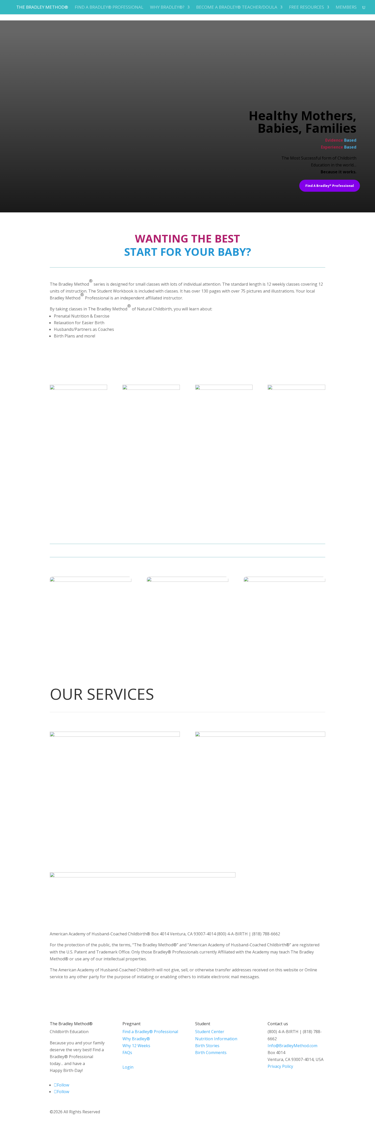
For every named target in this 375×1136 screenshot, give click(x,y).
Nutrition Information (216, 1039)
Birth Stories (207, 1045)
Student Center (209, 1031)
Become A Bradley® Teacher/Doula (236, 7)
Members (346, 7)
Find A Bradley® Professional (329, 185)
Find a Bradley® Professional (109, 7)
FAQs (127, 1052)
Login (127, 1067)
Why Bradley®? (167, 7)
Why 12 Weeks (136, 1045)
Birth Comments (211, 1052)
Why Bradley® (136, 1039)
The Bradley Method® (42, 7)
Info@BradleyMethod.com (292, 1045)
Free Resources (306, 7)
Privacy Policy (280, 1066)
